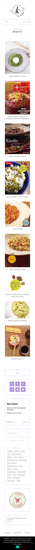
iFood (15, 457)
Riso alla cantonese (18, 359)
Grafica (9, 457)
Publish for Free (27, 422)
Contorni (17, 451)
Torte (14, 475)
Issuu (15, 422)
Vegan (9, 478)
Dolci (23, 451)
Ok (17, 547)
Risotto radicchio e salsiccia (17, 156)
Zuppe (18, 481)
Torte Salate (21, 475)
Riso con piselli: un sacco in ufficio (17, 197)
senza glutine (11, 472)
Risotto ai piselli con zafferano (17, 321)
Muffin (21, 457)
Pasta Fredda (23, 460)
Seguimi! (9, 521)
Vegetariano (16, 478)
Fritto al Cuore (16, 454)
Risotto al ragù (17, 229)
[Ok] (33, 543)
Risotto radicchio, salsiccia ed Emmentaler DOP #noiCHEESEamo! (17, 118)
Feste (8, 454)
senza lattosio (21, 472)
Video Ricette (11, 481)
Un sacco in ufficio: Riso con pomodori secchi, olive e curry (17, 295)
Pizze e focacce (12, 463)
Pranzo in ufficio (12, 466)
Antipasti (9, 451)
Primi (20, 466)
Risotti (9, 469)
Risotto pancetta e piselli (17, 269)
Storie (9, 475)
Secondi (15, 469)
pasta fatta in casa (12, 460)
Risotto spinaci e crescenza (17, 76)
